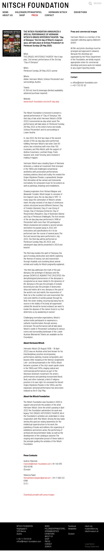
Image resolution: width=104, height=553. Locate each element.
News (5, 12)
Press (35, 15)
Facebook (72, 526)
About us (8, 15)
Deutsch (97, 3)
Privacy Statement (92, 547)
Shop (22, 15)
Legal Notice (89, 544)
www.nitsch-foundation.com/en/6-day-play (41, 102)
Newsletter (72, 529)
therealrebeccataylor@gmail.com (37, 478)
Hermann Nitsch (58, 12)
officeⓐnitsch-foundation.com (29, 542)
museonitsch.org (91, 529)
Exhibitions (80, 12)
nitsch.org (88, 526)
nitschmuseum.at (91, 531)
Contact (49, 15)
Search (48, 547)
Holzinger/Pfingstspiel (28, 12)
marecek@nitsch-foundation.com (37, 464)
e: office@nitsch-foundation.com (84, 83)
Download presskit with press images (39, 495)
